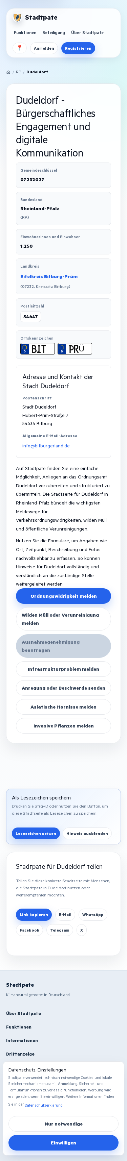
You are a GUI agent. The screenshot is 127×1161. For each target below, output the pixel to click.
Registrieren (78, 48)
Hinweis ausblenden (87, 833)
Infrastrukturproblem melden (63, 669)
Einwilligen (63, 1142)
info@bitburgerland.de (46, 445)
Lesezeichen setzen (36, 833)
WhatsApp (93, 914)
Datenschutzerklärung (44, 1105)
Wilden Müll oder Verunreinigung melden (60, 619)
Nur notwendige (64, 1123)
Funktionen (25, 32)
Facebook (29, 930)
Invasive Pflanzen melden (64, 725)
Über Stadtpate (87, 32)
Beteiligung (53, 32)
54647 (30, 316)
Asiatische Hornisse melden (63, 706)
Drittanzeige (20, 1054)
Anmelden (44, 48)
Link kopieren (34, 914)
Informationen (22, 1040)
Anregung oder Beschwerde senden (63, 688)
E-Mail (65, 914)
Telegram (59, 930)
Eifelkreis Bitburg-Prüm (49, 276)
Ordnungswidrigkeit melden (63, 596)
